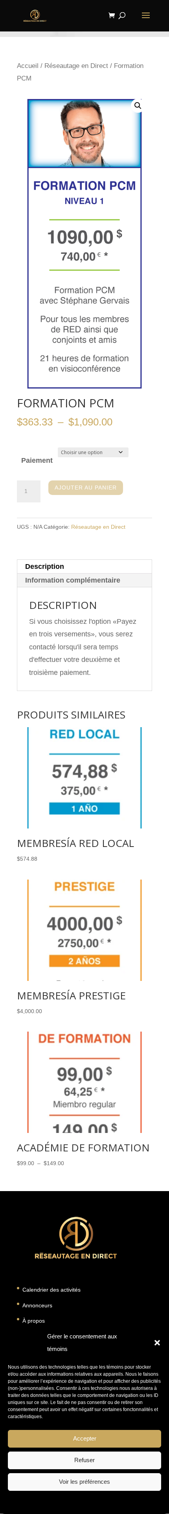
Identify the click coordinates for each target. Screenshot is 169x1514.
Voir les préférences (84, 1481)
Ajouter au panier (86, 487)
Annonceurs (37, 1305)
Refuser (84, 1460)
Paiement (37, 460)
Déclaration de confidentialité (106, 1502)
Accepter (84, 1438)
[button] (157, 1343)
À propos (33, 1321)
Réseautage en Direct (76, 66)
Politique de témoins (49, 1502)
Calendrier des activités (51, 1290)
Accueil (28, 66)
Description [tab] (44, 566)
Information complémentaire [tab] (72, 580)
